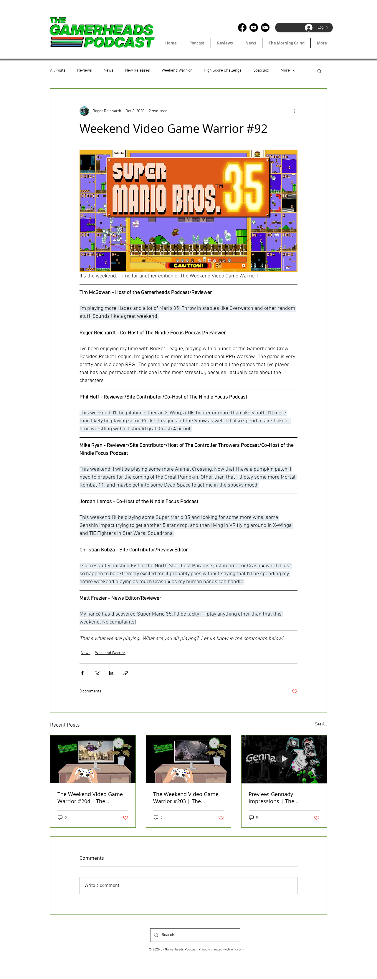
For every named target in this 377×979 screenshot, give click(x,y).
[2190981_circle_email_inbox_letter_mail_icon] (265, 27)
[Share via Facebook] (82, 673)
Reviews (84, 70)
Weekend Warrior (177, 70)
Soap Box (261, 70)
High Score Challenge (223, 70)
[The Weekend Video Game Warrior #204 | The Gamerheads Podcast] (92, 759)
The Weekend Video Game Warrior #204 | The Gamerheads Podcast (90, 798)
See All (321, 724)
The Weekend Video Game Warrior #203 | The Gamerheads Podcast (186, 798)
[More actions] (293, 111)
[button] (319, 70)
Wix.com (237, 949)
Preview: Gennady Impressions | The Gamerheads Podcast (275, 798)
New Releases (137, 70)
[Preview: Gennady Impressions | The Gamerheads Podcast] (284, 759)
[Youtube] (253, 27)
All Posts (57, 70)
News (108, 70)
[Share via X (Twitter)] (97, 673)
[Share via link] (125, 673)
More (285, 70)
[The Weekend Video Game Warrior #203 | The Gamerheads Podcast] (188, 759)
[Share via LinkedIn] (111, 673)
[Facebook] (242, 27)
